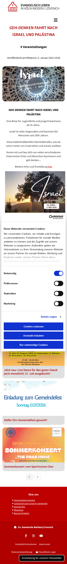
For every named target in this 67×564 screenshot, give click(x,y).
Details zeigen (49, 316)
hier (50, 166)
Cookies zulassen (34, 326)
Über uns (33, 494)
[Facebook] (26, 535)
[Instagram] (33, 535)
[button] (33, 20)
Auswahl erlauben (33, 335)
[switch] (58, 283)
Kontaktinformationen (26, 544)
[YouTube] (41, 535)
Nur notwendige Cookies (34, 344)
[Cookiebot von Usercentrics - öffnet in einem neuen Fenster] (49, 217)
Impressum (45, 544)
